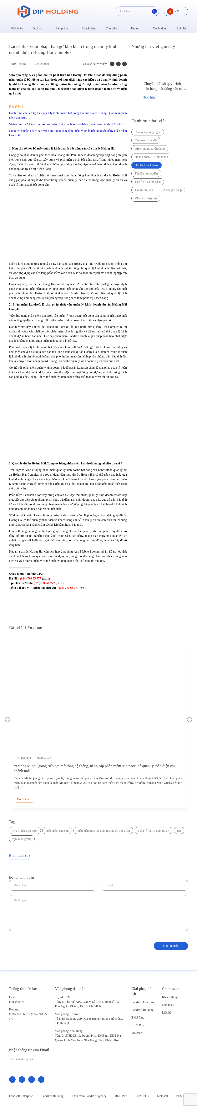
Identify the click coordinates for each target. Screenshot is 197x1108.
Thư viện (111, 28)
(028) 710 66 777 (20, 1012)
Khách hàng (89, 28)
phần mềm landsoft (57, 830)
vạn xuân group (21, 839)
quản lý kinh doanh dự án (153, 830)
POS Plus (182, 1096)
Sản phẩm (62, 28)
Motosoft (136, 1033)
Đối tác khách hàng (146, 165)
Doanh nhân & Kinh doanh (151, 157)
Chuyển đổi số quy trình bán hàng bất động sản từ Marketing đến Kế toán (163, 86)
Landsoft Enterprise (143, 1002)
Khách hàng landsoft (25, 830)
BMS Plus (137, 1017)
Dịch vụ (37, 28)
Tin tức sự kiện (144, 190)
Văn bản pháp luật (146, 198)
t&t (179, 830)
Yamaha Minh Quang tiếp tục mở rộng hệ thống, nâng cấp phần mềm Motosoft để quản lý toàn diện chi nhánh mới (94, 768)
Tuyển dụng (160, 28)
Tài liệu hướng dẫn (146, 173)
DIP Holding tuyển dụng (150, 148)
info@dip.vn (16, 1001)
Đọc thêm (149, 97)
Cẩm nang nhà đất (146, 140)
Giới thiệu (17, 28)
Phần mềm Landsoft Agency (89, 1096)
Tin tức (135, 28)
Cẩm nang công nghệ (148, 132)
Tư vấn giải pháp (171, 190)
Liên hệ (181, 28)
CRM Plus (137, 1025)
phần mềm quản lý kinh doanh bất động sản (103, 830)
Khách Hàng (170, 997)
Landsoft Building (142, 1009)
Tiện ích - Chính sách (148, 181)
